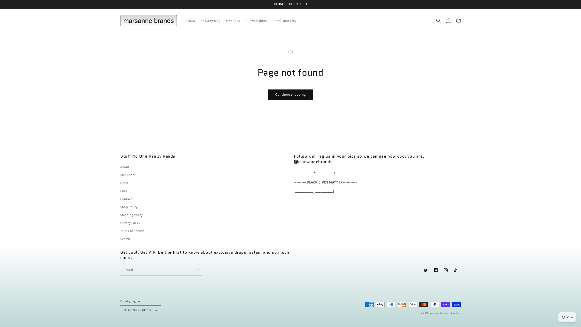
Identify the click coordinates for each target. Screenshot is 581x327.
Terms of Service (132, 231)
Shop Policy (129, 207)
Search (125, 239)
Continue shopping (290, 94)
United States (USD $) (138, 310)
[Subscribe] (197, 270)
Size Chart (127, 175)
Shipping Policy (131, 215)
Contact (126, 199)
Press (124, 183)
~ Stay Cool (454, 313)
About (124, 167)
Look (124, 191)
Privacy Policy (130, 223)
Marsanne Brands (439, 313)
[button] (438, 21)
